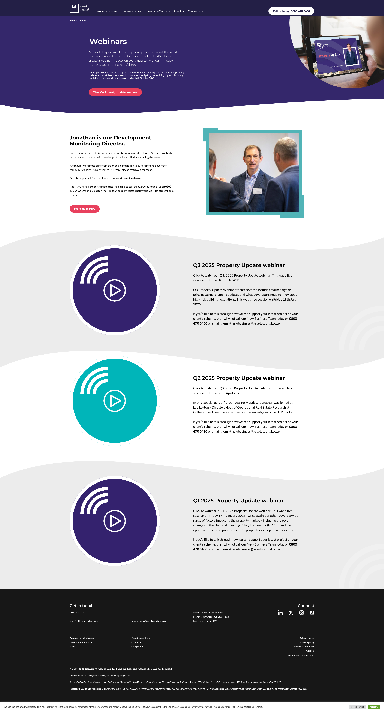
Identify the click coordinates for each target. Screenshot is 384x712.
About (177, 11)
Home (73, 20)
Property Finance (107, 11)
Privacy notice (307, 638)
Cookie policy (307, 642)
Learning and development (300, 654)
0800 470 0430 (77, 612)
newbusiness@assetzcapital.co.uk (148, 620)
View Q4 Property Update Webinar (115, 92)
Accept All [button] (374, 707)
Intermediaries (132, 11)
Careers (310, 650)
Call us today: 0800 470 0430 (291, 11)
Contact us (194, 11)
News (72, 646)
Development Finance (81, 642)
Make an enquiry (84, 208)
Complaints (137, 646)
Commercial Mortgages (82, 638)
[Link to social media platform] (280, 612)
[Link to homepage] (79, 8)
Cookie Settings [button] (358, 707)
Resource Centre (157, 11)
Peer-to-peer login (140, 638)
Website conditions (304, 646)
